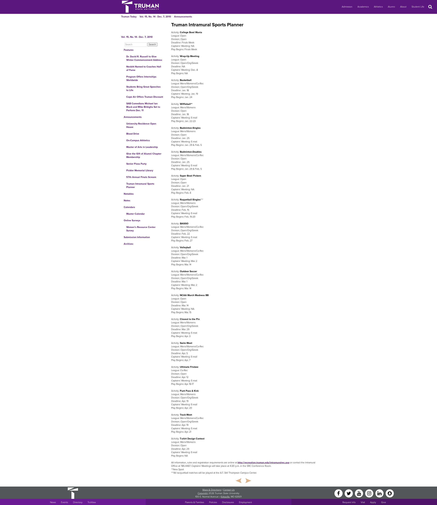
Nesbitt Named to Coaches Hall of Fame (143, 68)
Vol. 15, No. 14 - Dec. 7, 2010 (155, 16)
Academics (363, 6)
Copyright (203, 493)
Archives (128, 243)
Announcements (183, 16)
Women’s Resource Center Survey (141, 229)
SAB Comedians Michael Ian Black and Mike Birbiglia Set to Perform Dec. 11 (143, 107)
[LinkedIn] (380, 493)
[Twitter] (349, 493)
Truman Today (129, 16)
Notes (127, 200)
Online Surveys (132, 220)
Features (128, 49)
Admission (347, 6)
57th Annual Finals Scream (141, 177)
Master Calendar (135, 213)
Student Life (418, 6)
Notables (129, 193)
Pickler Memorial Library (139, 170)
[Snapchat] (389, 493)
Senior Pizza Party (136, 163)
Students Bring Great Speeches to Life (143, 88)
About (403, 6)
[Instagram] (369, 493)
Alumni (391, 6)
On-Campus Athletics (138, 140)
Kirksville (225, 496)
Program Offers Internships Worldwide (141, 78)
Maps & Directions (211, 489)
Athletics (378, 6)
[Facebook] (339, 493)
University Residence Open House (141, 125)
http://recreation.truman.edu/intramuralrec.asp (263, 462)
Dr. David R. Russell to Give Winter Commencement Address (144, 58)
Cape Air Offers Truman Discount (144, 96)
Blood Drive (132, 133)
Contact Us (229, 489)
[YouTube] (359, 493)
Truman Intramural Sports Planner (140, 185)
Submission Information (137, 237)
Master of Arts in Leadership (142, 147)
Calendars (129, 207)
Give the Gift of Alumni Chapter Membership (143, 155)
